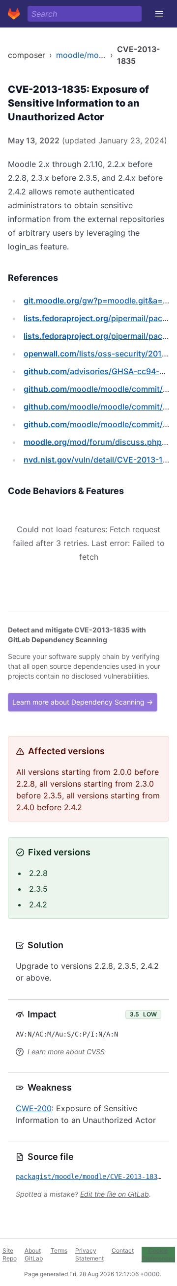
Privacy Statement (89, 1254)
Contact (123, 1250)
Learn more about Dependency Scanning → (82, 702)
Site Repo (9, 1254)
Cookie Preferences (158, 1254)
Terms (59, 1250)
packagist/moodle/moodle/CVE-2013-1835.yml (96, 1176)
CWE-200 (34, 1108)
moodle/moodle (85, 55)
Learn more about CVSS (66, 1051)
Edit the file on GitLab (114, 1194)
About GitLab (34, 1254)
